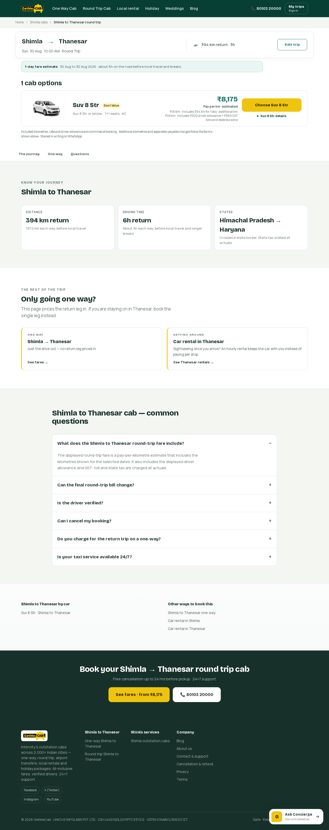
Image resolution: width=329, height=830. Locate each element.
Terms (182, 779)
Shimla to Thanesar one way (191, 612)
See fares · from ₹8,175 (139, 694)
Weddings (174, 8)
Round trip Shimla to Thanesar (102, 756)
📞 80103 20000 (266, 8)
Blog (194, 8)
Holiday (152, 8)
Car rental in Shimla (184, 620)
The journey (29, 154)
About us (184, 748)
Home (19, 22)
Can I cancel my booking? (84, 521)
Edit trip (292, 45)
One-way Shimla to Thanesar (100, 743)
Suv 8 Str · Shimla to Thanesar (45, 612)
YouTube (53, 799)
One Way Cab (64, 8)
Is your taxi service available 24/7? (94, 557)
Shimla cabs (39, 22)
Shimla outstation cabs (150, 740)
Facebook (30, 790)
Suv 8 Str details (273, 116)
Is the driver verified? (80, 503)
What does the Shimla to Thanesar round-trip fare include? (120, 443)
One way (55, 154)
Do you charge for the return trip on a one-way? (109, 539)
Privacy (182, 771)
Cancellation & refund (195, 763)
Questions (80, 154)
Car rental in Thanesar (186, 628)
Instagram (31, 799)
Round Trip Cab (97, 8)
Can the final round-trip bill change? (95, 485)
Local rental (128, 8)
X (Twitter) (52, 790)
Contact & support (192, 756)
